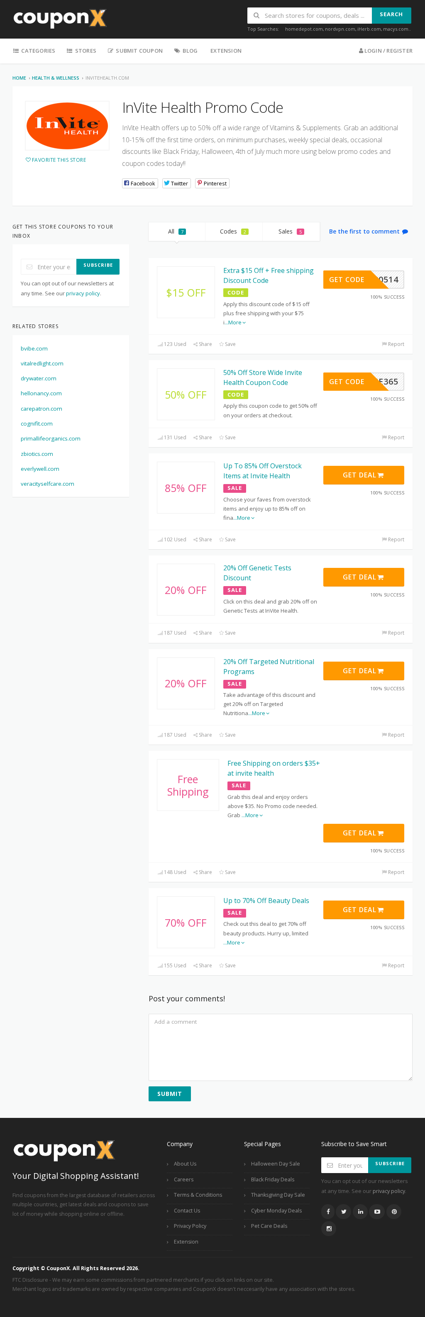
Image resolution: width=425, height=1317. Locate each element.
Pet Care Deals (269, 1225)
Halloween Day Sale (275, 1163)
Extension (226, 50)
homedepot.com (304, 29)
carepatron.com (41, 408)
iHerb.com (369, 29)
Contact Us (187, 1210)
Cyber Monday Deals (276, 1210)
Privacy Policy (190, 1225)
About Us (185, 1163)
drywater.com (38, 378)
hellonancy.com (41, 393)
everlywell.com (40, 468)
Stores (85, 50)
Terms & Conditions (198, 1194)
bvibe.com (34, 348)
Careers (183, 1179)
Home (19, 78)
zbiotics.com (37, 454)
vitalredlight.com (42, 363)
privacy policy (83, 293)
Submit (169, 1094)
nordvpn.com (340, 29)
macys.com (395, 29)
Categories (37, 50)
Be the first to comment (365, 231)
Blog (189, 50)
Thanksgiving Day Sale (278, 1194)
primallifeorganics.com (51, 438)
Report (395, 344)
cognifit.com (37, 423)
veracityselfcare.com (47, 483)
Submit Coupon (139, 50)
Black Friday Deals (272, 1179)
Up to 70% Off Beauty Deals (266, 900)
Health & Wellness (55, 78)
